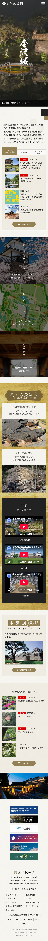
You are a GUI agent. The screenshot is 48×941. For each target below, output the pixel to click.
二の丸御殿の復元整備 (18, 915)
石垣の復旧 (34, 915)
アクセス (29, 898)
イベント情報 (11, 902)
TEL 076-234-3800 (16, 883)
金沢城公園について (34, 902)
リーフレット (20, 919)
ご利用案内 (10, 898)
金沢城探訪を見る (24, 670)
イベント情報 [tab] (38, 152)
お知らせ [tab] (24, 152)
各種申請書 (10, 910)
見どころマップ (32, 906)
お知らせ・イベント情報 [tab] (9, 151)
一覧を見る (25, 224)
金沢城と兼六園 (28, 889)
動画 (30, 919)
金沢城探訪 (30, 895)
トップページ (11, 895)
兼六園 (14, 889)
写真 (9, 919)
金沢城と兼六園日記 (14, 906)
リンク (37, 919)
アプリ (24, 924)
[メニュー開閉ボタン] (43, 3)
